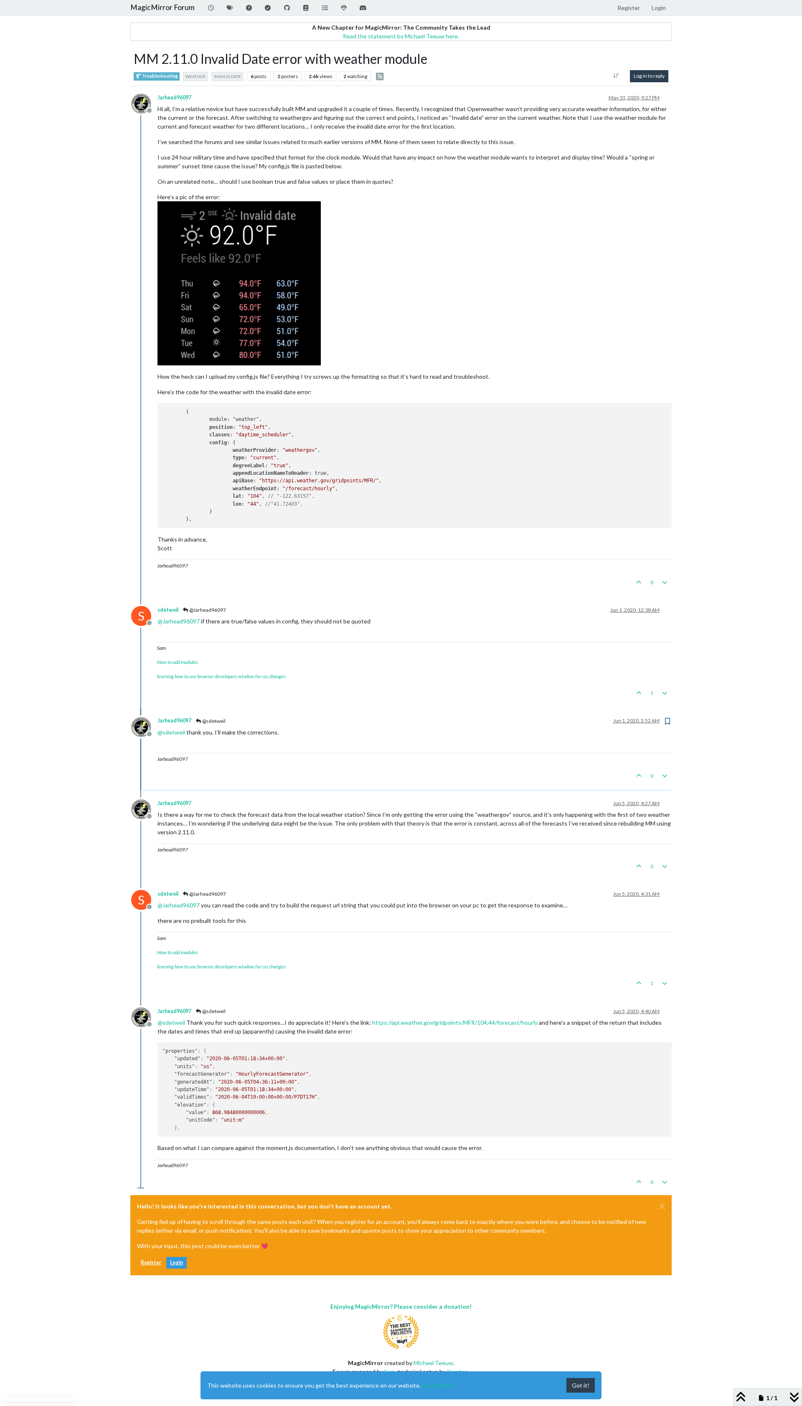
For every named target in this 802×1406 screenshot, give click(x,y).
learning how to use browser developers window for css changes (221, 676)
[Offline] (144, 102)
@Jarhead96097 (207, 610)
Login (176, 1262)
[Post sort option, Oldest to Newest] (616, 76)
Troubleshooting (159, 76)
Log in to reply (649, 76)
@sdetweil (213, 721)
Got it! (580, 1385)
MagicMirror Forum (162, 7)
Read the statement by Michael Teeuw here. (401, 36)
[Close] (662, 1206)
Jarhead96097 (174, 97)
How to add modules (177, 662)
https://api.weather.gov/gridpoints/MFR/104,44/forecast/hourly (455, 1022)
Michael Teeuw (433, 1362)
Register (151, 1262)
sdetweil (167, 610)
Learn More (438, 1385)
